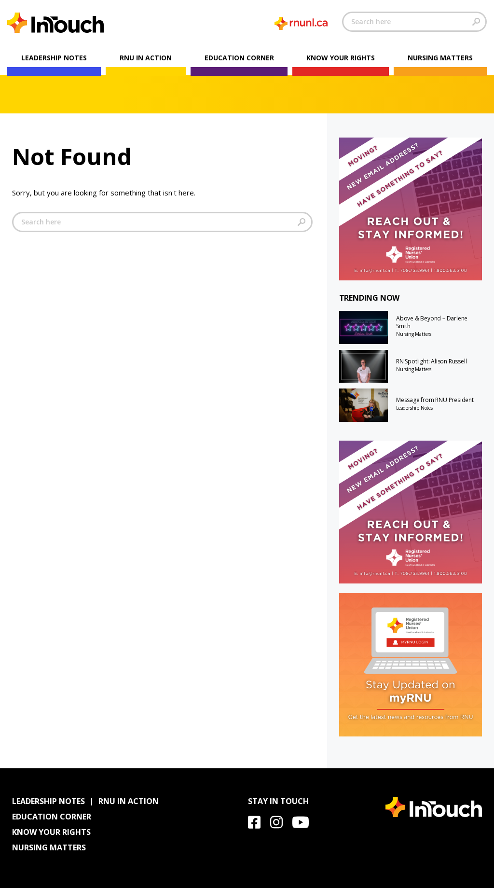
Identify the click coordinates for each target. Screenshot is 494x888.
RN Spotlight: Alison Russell (431, 361)
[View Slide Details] (410, 209)
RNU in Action (146, 57)
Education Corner (239, 57)
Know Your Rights (340, 57)
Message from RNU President (435, 400)
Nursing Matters (440, 57)
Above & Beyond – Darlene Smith (431, 322)
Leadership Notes (54, 57)
